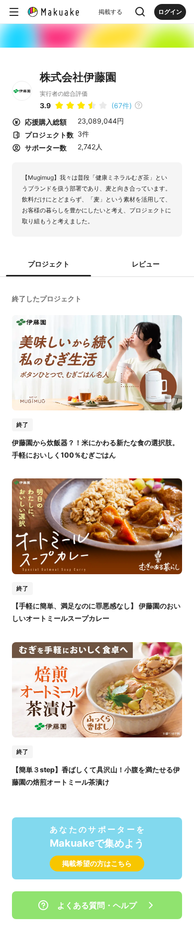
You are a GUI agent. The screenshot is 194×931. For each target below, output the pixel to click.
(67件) (121, 105)
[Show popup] (140, 12)
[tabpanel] (97, 539)
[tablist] (97, 264)
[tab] (48, 264)
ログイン (170, 11)
